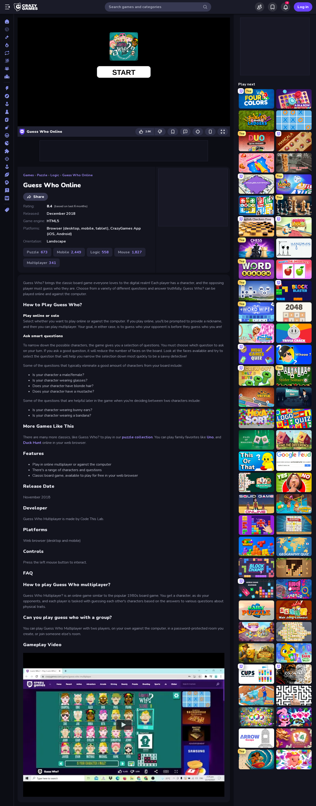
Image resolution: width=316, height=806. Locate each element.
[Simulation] (7, 167)
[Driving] (7, 135)
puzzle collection (137, 437)
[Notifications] (285, 7)
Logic (54, 175)
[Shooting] (7, 159)
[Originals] (7, 61)
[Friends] (259, 7)
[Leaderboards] (7, 76)
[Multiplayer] (7, 69)
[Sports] (7, 175)
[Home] (7, 21)
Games (28, 175)
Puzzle (42, 175)
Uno (210, 437)
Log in (303, 6)
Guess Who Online (77, 175)
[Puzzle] (7, 151)
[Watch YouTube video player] (124, 724)
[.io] (7, 143)
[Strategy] (7, 182)
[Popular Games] (7, 45)
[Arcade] (7, 104)
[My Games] (272, 7)
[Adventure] (7, 96)
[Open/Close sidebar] (7, 6)
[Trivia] (7, 190)
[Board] (7, 112)
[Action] (7, 88)
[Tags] (7, 210)
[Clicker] (7, 127)
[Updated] (7, 53)
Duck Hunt (32, 442)
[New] (7, 37)
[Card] (7, 120)
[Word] (7, 198)
